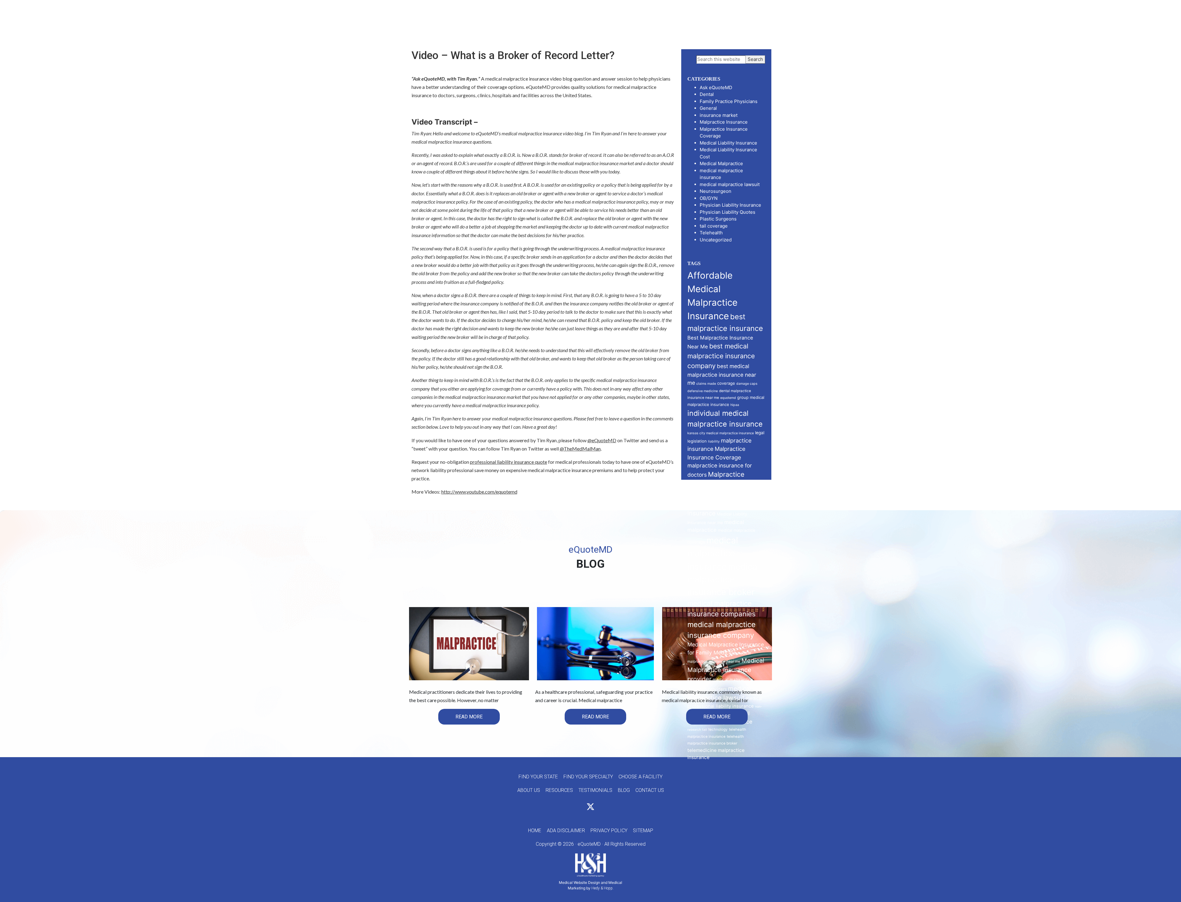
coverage (726, 383)
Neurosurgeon (715, 191)
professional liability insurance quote (508, 462)
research (694, 730)
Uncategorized (716, 240)
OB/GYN (709, 198)
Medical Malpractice (721, 163)
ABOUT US (528, 790)
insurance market (719, 115)
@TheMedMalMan (580, 448)
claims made (706, 384)
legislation (697, 441)
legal (759, 432)
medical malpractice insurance (712, 553)
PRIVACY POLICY (608, 830)
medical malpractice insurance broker (723, 579)
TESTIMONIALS (595, 790)
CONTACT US (649, 790)
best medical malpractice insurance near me (721, 374)
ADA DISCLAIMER (566, 830)
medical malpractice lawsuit (730, 184)
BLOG (624, 790)
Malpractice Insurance (724, 122)
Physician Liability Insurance (730, 205)
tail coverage (714, 226)
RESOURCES (559, 790)
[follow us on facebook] (579, 808)
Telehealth (711, 233)
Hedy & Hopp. (602, 888)
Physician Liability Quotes (727, 212)
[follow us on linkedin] (601, 808)
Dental (707, 94)
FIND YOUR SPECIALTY (588, 777)
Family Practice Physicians (729, 101)
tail (704, 730)
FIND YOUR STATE (538, 777)
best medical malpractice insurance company (721, 356)
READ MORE (469, 717)
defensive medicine (702, 391)
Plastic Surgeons (718, 219)
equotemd (728, 398)
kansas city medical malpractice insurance (720, 433)
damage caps (747, 384)
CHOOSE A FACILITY (640, 777)
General (708, 108)
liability (714, 441)
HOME (534, 830)
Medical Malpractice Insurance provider (725, 670)
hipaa (734, 405)
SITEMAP (643, 830)
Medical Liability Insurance (728, 143)
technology (718, 729)
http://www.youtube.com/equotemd (479, 492)
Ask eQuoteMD (716, 87)
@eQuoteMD (601, 440)
